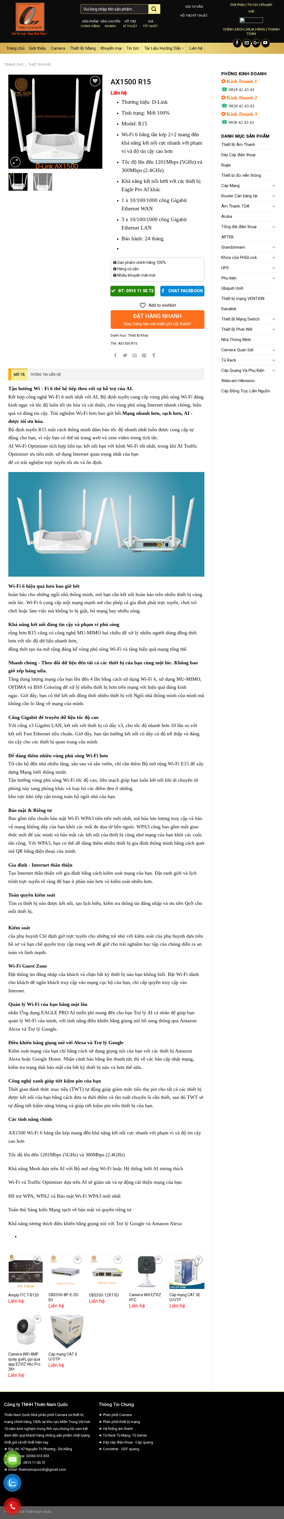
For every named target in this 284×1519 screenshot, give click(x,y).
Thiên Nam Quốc (39, 1512)
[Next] (93, 121)
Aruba (226, 216)
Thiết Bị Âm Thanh (238, 144)
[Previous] (17, 121)
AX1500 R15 (127, 343)
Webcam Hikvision (238, 380)
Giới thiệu (237, 4)
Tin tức (252, 4)
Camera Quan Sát (237, 349)
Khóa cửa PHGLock (239, 257)
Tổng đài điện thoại (239, 226)
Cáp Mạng (230, 185)
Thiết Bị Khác (39, 65)
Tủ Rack (228, 360)
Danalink (228, 308)
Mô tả (19, 375)
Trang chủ (15, 48)
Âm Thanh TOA (235, 206)
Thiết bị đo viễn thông (241, 175)
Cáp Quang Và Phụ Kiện (242, 370)
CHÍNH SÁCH (233, 29)
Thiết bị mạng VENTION (242, 298)
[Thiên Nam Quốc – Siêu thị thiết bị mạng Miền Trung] (38, 21)
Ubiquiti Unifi (232, 288)
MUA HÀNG (255, 29)
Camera (58, 48)
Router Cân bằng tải (239, 195)
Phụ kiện (229, 278)
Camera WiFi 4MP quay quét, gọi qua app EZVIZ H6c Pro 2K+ (24, 1361)
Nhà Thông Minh (236, 339)
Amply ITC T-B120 (23, 1295)
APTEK (227, 236)
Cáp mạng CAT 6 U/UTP (63, 1356)
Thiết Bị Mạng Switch (240, 319)
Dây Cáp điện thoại (238, 154)
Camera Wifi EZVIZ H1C (145, 1297)
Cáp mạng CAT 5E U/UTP (184, 1297)
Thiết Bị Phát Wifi (236, 329)
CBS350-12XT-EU (104, 1295)
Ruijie (226, 165)
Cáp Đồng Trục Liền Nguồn (245, 390)
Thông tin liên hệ (45, 375)
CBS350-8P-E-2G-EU (64, 1297)
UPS (225, 267)
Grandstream (233, 247)
